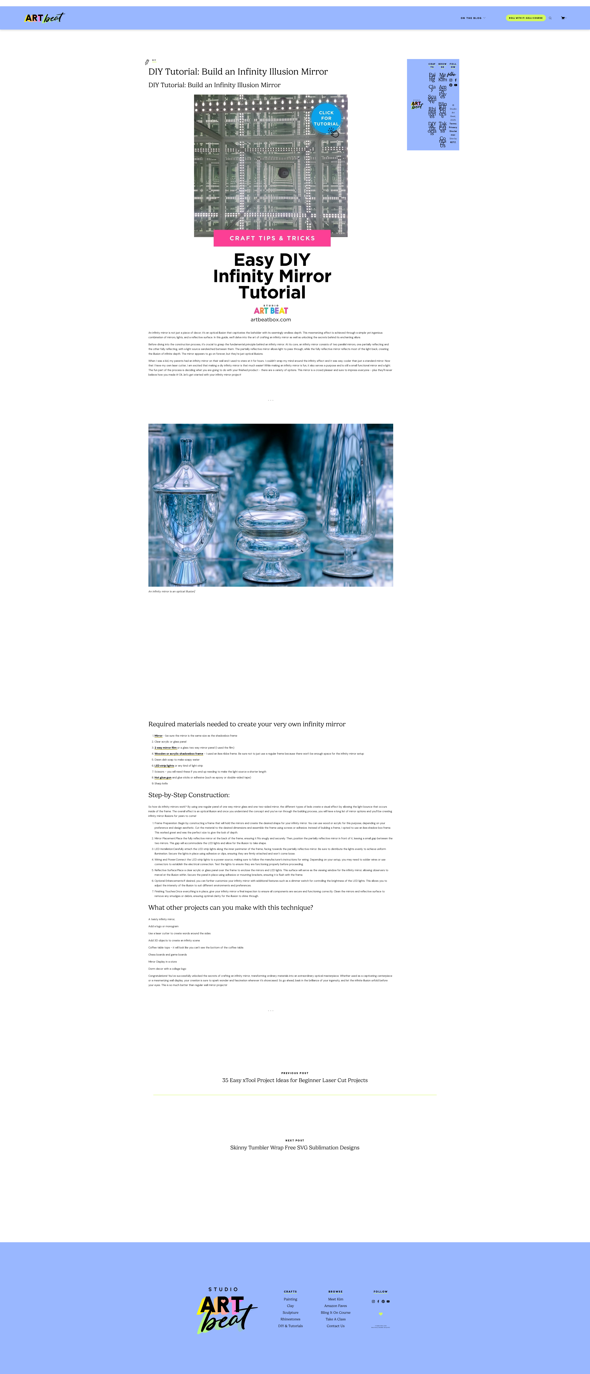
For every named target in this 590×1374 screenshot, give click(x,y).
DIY (154, 60)
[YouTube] (455, 85)
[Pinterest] (450, 85)
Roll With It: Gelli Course (526, 17)
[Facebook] (455, 80)
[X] (550, 18)
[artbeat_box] (450, 80)
